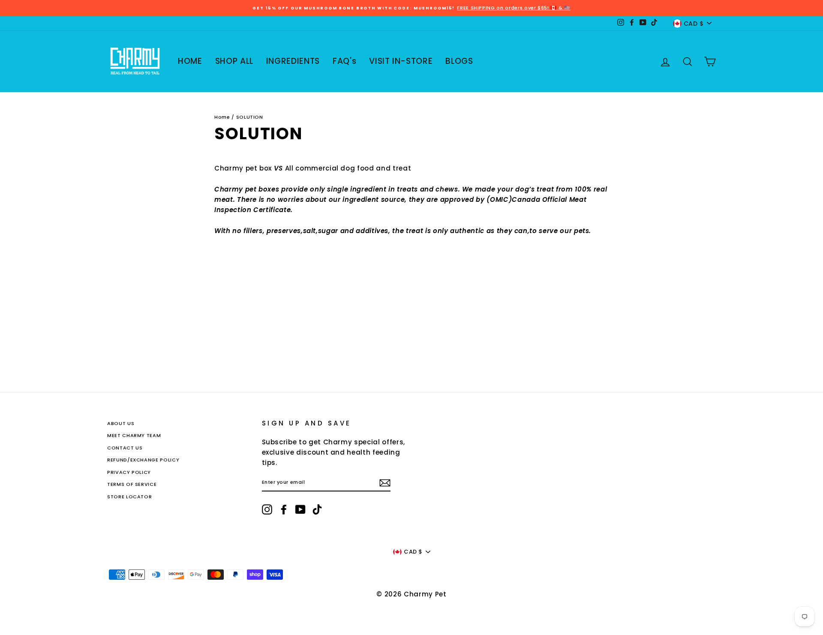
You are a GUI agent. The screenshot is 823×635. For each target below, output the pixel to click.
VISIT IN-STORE (401, 61)
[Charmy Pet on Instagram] (267, 509)
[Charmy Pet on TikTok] (317, 509)
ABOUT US (120, 423)
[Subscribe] (384, 483)
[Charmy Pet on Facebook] (284, 509)
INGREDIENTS (293, 61)
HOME (190, 61)
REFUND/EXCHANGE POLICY (143, 459)
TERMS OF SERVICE (131, 484)
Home (222, 117)
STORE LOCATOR (129, 496)
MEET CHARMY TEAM (134, 435)
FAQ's (344, 61)
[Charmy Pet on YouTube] (300, 509)
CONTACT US (125, 447)
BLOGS (459, 61)
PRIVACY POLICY (129, 472)
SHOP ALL (234, 61)
